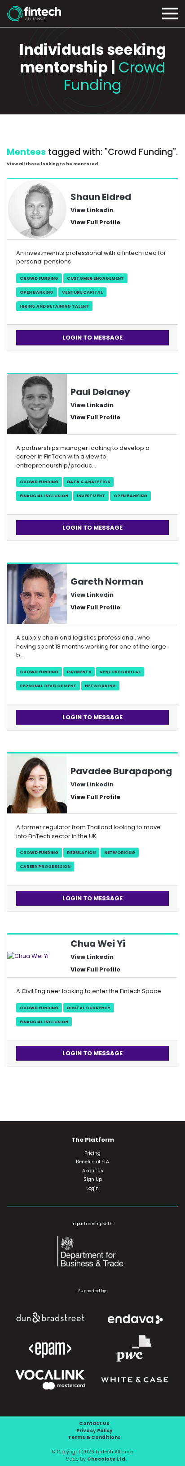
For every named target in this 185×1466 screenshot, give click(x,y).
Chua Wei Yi (97, 943)
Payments (79, 672)
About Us (92, 1170)
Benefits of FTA (92, 1161)
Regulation (81, 852)
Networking (100, 686)
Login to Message (92, 337)
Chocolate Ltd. (107, 1459)
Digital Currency (88, 1008)
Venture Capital (82, 292)
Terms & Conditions (94, 1437)
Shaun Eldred (100, 197)
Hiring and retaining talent (54, 306)
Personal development (48, 686)
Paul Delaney (100, 392)
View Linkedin (92, 210)
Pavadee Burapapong (121, 771)
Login (92, 1188)
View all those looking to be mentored (52, 164)
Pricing (92, 1153)
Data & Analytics (88, 482)
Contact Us (94, 1423)
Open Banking (36, 292)
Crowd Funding (39, 278)
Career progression (45, 866)
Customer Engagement (95, 278)
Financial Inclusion (44, 496)
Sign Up (93, 1179)
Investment (91, 496)
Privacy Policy (94, 1430)
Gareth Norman (106, 581)
